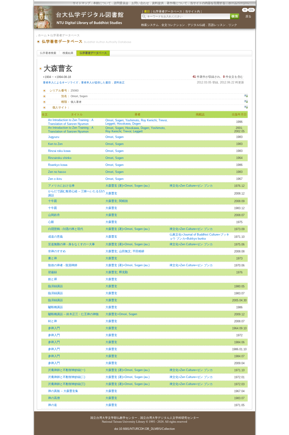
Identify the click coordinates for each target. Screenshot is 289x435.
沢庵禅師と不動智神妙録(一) (66, 370)
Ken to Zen (55, 144)
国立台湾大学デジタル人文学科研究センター (169, 417)
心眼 (51, 222)
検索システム (150, 25)
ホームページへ (238, 3)
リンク (232, 25)
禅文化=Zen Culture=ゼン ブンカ (191, 185)
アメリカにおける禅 (61, 185)
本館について (102, 3)
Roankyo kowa (57, 165)
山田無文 (125, 251)
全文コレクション (173, 25)
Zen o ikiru (55, 179)
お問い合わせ (140, 3)
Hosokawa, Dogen (129, 123)
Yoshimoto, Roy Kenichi (141, 120)
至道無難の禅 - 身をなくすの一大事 (71, 244)
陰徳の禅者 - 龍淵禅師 (62, 265)
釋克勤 (123, 272)
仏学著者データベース (65, 35)
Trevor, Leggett (133, 131)
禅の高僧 (54, 398)
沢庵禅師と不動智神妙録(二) (66, 377)
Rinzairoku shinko (59, 158)
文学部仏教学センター (122, 417)
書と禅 (52, 258)
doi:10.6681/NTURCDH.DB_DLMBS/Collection (144, 428)
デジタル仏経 (196, 25)
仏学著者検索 (48, 53)
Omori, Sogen (114, 120)
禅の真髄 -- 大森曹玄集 (63, 391)
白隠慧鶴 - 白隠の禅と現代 (65, 229)
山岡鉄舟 (54, 215)
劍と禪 (52, 279)
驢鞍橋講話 (55, 307)
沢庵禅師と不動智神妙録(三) (66, 384)
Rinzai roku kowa (59, 151)
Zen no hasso (57, 172)
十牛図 (52, 201)
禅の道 (52, 405)
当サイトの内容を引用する (207, 3)
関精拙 (123, 201)
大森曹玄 (111, 193)
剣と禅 (52, 321)
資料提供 (158, 3)
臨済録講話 (55, 286)
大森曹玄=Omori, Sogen (121, 314)
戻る (248, 16)
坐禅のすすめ (57, 251)
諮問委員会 (121, 3)
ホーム (42, 35)
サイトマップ (81, 3)
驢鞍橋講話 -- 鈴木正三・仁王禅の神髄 (73, 314)
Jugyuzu (53, 137)
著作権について (177, 3)
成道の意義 (55, 236)
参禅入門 (54, 328)
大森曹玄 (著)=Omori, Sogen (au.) (127, 185)
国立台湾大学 (99, 417)
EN (251, 9)
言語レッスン (217, 25)
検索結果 (68, 53)
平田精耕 (138, 251)
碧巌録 (52, 272)
